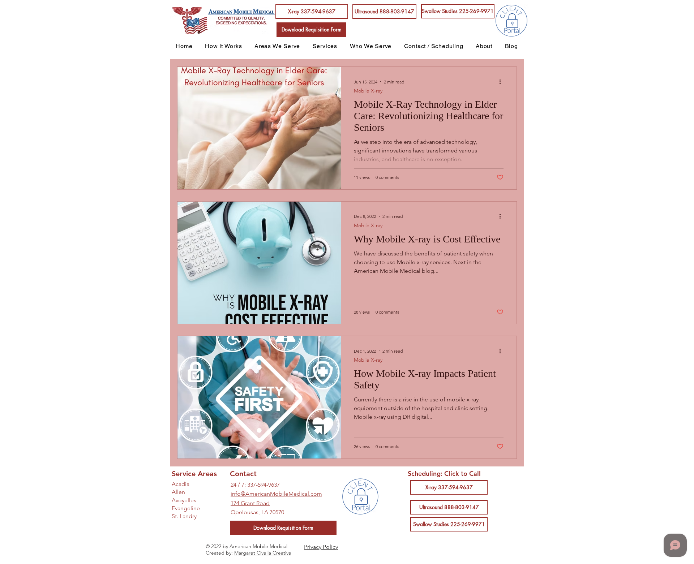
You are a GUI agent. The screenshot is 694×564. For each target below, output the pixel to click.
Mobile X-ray (368, 91)
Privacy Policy (321, 546)
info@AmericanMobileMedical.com (276, 493)
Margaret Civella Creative (262, 553)
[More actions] (502, 81)
